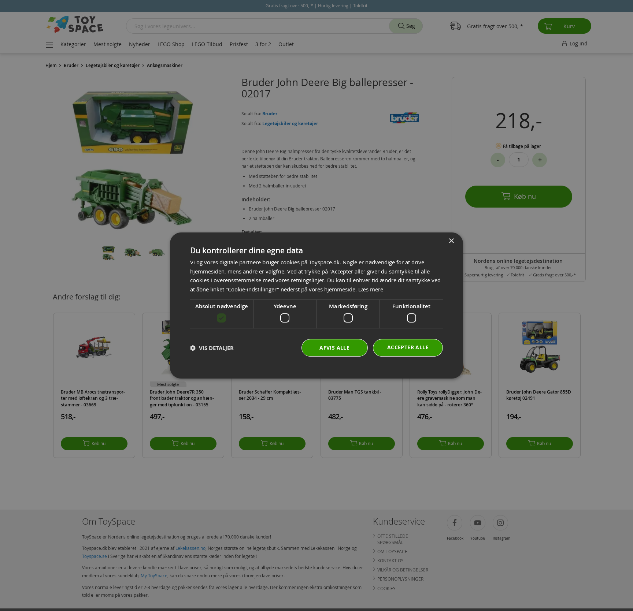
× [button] (451, 241)
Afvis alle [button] (334, 347)
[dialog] (316, 305)
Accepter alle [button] (408, 347)
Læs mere (370, 289)
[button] (212, 348)
